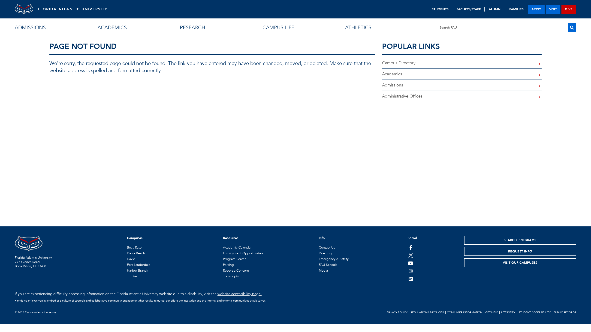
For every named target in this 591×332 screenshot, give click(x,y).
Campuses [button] (134, 238)
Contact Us (327, 247)
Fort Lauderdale (138, 265)
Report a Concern (236, 270)
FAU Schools (328, 265)
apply (536, 9)
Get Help (491, 312)
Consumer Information (464, 312)
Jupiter (132, 276)
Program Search (234, 259)
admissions (30, 27)
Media (323, 270)
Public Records (565, 312)
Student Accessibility (535, 312)
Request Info (520, 251)
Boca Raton (135, 247)
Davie (131, 259)
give (569, 9)
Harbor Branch (137, 270)
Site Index (508, 312)
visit (553, 9)
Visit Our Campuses (520, 263)
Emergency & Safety (334, 259)
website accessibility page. (239, 293)
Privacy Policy (397, 312)
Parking (228, 265)
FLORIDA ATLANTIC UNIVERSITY (72, 9)
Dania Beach (136, 253)
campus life (278, 27)
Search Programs (520, 240)
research (192, 27)
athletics (358, 27)
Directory (325, 253)
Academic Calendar (237, 247)
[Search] (572, 27)
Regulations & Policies (427, 312)
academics (112, 27)
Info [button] (322, 238)
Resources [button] (230, 238)
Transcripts (231, 276)
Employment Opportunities (243, 253)
